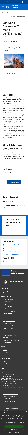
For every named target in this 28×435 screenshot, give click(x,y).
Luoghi (19, 13)
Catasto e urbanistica (8, 326)
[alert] (14, 423)
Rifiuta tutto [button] (14, 429)
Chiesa (3, 15)
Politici (5, 309)
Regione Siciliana (6, 2)
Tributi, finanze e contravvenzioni (11, 338)
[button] (14, 432)
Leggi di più (11, 419)
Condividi (5, 41)
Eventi (5, 364)
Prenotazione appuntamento (10, 394)
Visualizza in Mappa (14, 182)
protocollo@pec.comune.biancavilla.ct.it (13, 387)
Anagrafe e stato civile (9, 321)
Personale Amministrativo (10, 311)
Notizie (5, 350)
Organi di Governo (8, 299)
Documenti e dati (7, 314)
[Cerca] (25, 6)
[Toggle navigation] (3, 6)
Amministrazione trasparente (10, 408)
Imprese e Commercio (8, 323)
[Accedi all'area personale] (22, 2)
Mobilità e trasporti (8, 328)
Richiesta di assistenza (9, 401)
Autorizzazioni (7, 342)
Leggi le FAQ (6, 399)
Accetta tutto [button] (14, 426)
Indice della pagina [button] (9, 73)
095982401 (11, 201)
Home (3, 13)
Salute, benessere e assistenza (11, 340)
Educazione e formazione (9, 335)
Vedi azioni (13, 41)
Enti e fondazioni (7, 306)
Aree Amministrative (8, 302)
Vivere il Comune (11, 13)
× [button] (26, 411)
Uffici (4, 304)
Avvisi (4, 355)
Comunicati (6, 352)
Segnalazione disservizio (9, 396)
